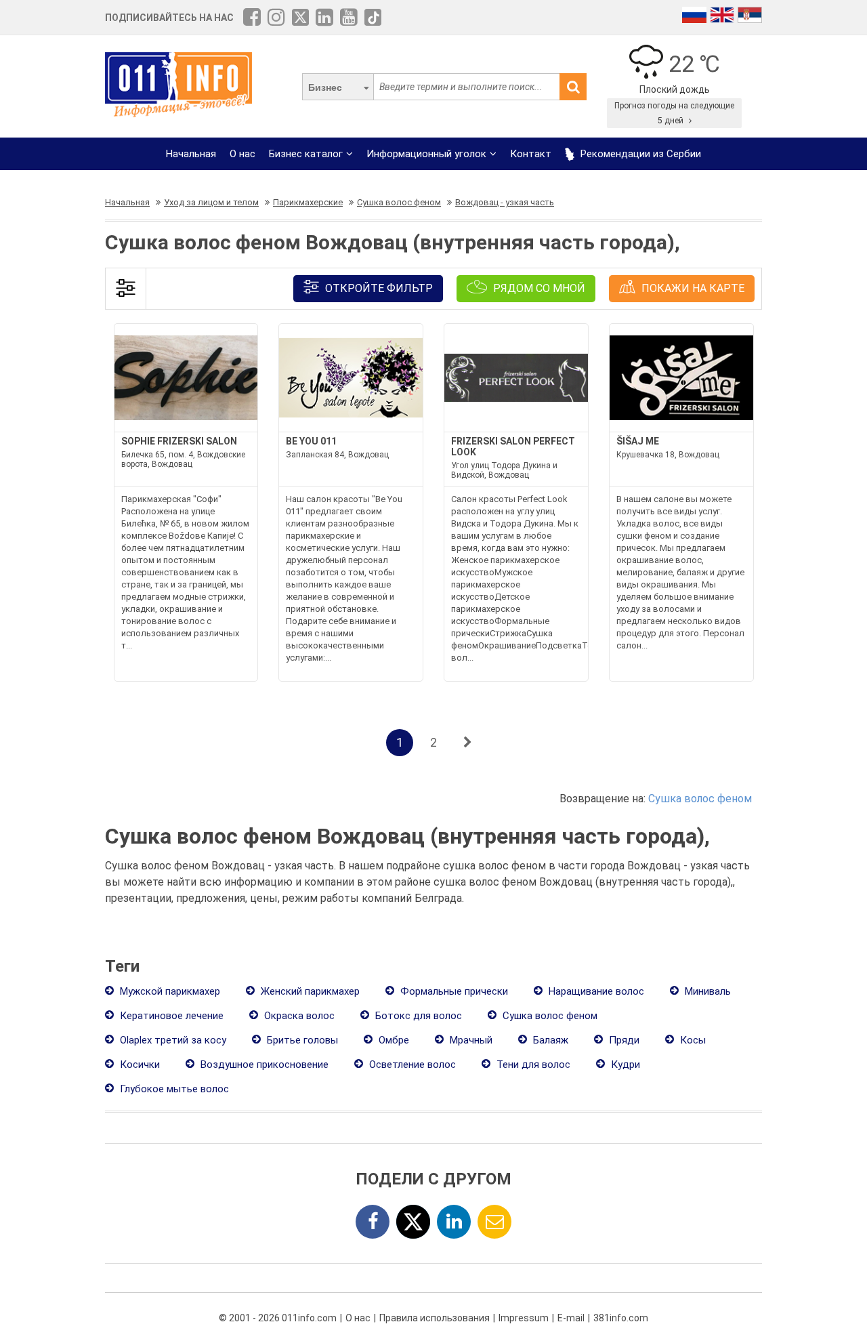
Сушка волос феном (700, 798)
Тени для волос (532, 1064)
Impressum (524, 1318)
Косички (138, 1064)
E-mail (571, 1318)
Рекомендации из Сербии (639, 154)
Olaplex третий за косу (171, 1040)
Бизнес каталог (306, 154)
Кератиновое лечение (170, 1016)
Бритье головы (301, 1040)
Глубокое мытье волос (173, 1089)
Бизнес (325, 87)
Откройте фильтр (377, 288)
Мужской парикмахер (168, 991)
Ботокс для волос (417, 1016)
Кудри (624, 1064)
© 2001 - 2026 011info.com (278, 1318)
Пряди (622, 1040)
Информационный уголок (426, 154)
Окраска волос (298, 1016)
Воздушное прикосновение (263, 1064)
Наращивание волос (595, 991)
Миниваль (706, 991)
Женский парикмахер (309, 991)
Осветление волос (411, 1064)
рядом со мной (537, 288)
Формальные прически (453, 991)
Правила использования (434, 1318)
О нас (242, 154)
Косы (691, 1040)
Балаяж (549, 1040)
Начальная (191, 154)
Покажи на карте (691, 288)
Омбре (392, 1040)
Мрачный (469, 1040)
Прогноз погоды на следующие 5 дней (674, 113)
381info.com (620, 1318)
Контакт (530, 154)
